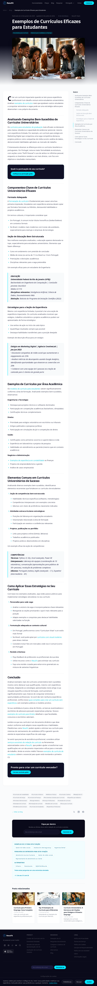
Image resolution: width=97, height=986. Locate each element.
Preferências (67, 982)
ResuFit (35, 660)
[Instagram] (12, 945)
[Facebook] (8, 945)
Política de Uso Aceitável (81, 951)
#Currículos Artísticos (37, 794)
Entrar (80, 3)
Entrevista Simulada (33, 941)
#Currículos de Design (19, 797)
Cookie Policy (53, 983)
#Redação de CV (78, 794)
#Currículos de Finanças (34, 797)
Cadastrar (89, 3)
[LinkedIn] (4, 945)
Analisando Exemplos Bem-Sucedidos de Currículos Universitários (83, 97)
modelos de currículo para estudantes (25, 389)
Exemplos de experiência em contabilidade (27, 460)
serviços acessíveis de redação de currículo (24, 742)
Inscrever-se (67, 832)
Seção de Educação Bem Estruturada (84, 114)
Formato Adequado (82, 110)
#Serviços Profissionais (49, 800)
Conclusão (78, 142)
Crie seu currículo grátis (21, 772)
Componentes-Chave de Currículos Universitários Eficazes (83, 104)
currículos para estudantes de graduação (26, 127)
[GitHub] (20, 945)
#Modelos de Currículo (51, 803)
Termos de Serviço (80, 941)
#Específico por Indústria (74, 797)
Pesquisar (59, 3)
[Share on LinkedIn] (78, 812)
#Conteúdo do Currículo (64, 800)
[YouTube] (16, 945)
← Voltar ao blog (17, 812)
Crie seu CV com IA (23, 875)
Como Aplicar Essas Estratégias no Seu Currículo (84, 137)
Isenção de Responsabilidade (83, 947)
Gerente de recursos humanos (25, 855)
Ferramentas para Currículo (20, 33)
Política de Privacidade (81, 938)
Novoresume (28, 866)
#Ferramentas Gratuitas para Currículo (54, 797)
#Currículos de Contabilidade (21, 794)
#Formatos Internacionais (20, 800)
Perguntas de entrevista (58, 941)
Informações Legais (80, 957)
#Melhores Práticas (51, 794)
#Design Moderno (35, 800)
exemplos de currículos (23, 103)
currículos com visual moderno (49, 637)
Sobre (76, 954)
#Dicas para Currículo (66, 803)
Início (5, 10)
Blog (52, 3)
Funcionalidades (37, 3)
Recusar (79, 982)
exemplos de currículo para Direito (21, 714)
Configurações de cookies (48, 976)
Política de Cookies (80, 944)
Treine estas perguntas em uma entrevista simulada (31, 870)
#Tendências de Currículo (20, 807)
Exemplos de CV (55, 938)
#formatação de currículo (35, 803)
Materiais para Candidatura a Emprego (41, 33)
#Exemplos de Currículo (19, 803)
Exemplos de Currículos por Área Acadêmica (83, 125)
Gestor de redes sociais (23, 848)
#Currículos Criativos (64, 794)
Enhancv (18, 866)
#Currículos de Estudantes (37, 807)
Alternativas (54, 950)
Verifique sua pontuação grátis (23, 174)
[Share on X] (74, 812)
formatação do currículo (18, 201)
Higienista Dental (59, 848)
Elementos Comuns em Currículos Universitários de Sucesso (84, 131)
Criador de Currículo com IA (35, 938)
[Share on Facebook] (83, 812)
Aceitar (89, 982)
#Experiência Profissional (53, 807)
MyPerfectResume (41, 866)
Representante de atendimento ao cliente (29, 859)
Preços (47, 3)
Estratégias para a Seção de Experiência (85, 120)
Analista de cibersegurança (42, 848)
